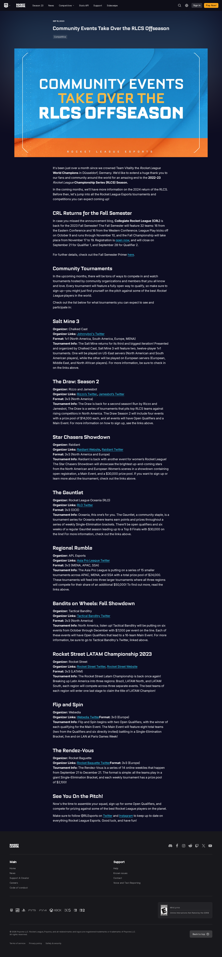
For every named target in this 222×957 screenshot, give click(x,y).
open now (122, 240)
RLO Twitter (85, 505)
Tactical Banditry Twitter (93, 616)
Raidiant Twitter (112, 449)
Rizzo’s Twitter (87, 394)
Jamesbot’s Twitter (111, 394)
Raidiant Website (88, 449)
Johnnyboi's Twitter (91, 334)
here (131, 254)
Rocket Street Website (122, 666)
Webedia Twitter (88, 717)
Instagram (126, 816)
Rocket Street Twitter (91, 666)
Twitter (107, 816)
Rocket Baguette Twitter (93, 763)
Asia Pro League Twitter (93, 560)
